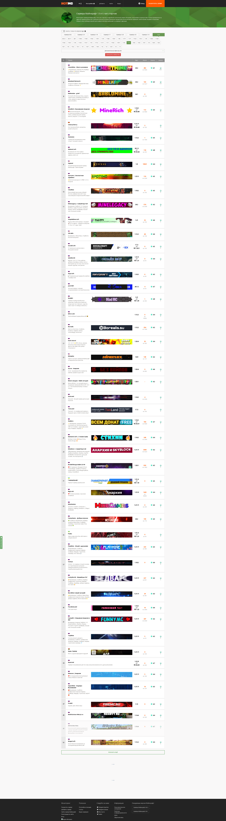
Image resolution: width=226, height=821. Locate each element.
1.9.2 (139, 42)
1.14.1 (69, 42)
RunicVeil (71, 662)
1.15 (146, 38)
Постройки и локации (85, 807)
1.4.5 (97, 46)
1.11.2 (96, 42)
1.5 (82, 46)
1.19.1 (97, 38)
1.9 (149, 42)
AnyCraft (71, 273)
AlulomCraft (72, 149)
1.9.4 (129, 42)
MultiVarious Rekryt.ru (75, 714)
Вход (143, 3)
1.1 (120, 46)
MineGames (72, 504)
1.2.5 (111, 46)
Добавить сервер (66, 809)
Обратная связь (118, 817)
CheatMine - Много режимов (78, 67)
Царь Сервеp (72, 651)
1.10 (124, 42)
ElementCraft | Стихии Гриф (78, 436)
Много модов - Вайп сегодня (78, 381)
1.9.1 (144, 42)
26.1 (75, 38)
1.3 (106, 46)
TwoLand (71, 409)
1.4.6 (92, 46)
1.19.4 (80, 38)
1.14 (75, 42)
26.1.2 (63, 38)
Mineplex (71, 356)
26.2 (68, 34)
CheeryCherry (72, 124)
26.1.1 (69, 38)
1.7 (107, 34)
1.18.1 (113, 38)
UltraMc (70, 233)
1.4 (102, 46)
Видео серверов (83, 812)
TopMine (71, 635)
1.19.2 (91, 38)
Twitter (100, 814)
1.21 (81, 34)
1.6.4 (153, 42)
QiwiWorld (71, 258)
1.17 (130, 38)
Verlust (70, 562)
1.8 (132, 34)
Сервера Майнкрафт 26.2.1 (140, 807)
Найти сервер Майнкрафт (68, 812)
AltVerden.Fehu (73, 726)
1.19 (103, 38)
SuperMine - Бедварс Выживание (75, 686)
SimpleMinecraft (73, 219)
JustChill (71, 286)
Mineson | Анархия (74, 673)
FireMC (70, 703)
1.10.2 (112, 42)
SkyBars (70, 421)
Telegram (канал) (103, 809)
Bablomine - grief (74, 93)
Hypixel (70, 163)
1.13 (91, 42)
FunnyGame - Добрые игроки (78, 518)
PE (80, 3)
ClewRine (71, 190)
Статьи (81, 809)
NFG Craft (71, 314)
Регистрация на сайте (67, 814)
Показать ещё (113, 752)
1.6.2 (158, 42)
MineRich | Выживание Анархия (79, 109)
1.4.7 (87, 46)
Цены (115, 815)
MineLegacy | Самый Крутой (78, 204)
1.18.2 (107, 38)
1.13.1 (85, 42)
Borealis (70, 326)
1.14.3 (156, 38)
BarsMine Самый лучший (76, 593)
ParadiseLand (72, 607)
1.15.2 (134, 38)
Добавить (102, 3)
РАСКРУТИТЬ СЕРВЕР (155, 3)
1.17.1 (124, 38)
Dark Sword (72, 340)
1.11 (107, 42)
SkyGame (71, 137)
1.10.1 (118, 42)
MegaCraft (71, 741)
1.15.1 (140, 38)
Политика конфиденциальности (120, 812)
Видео (119, 3)
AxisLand (71, 396)
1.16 (94, 34)
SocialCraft (72, 245)
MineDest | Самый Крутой (77, 449)
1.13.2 (80, 42)
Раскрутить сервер (66, 807)
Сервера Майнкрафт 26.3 (140, 811)
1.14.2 (63, 42)
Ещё (158, 34)
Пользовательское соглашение (119, 808)
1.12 (145, 34)
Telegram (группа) (103, 807)
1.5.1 (78, 46)
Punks (70, 534)
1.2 (116, 46)
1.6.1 (63, 46)
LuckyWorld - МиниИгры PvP (77, 577)
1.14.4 (151, 38)
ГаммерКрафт (73, 480)
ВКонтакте (102, 812)
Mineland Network (74, 81)
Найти (111, 3)
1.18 (119, 38)
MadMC (70, 298)
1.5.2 (73, 46)
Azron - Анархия (73, 368)
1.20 (120, 34)
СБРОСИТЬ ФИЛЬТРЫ (113, 54)
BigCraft (71, 491)
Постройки (89, 3)
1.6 (68, 46)
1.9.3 (134, 42)
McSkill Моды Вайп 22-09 (76, 464)
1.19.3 (85, 38)
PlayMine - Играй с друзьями (78, 546)
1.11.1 (102, 42)
